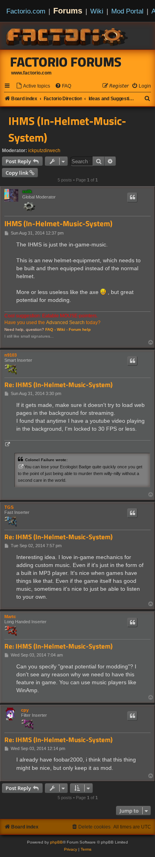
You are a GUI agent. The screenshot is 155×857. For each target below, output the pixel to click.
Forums (67, 10)
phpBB (56, 842)
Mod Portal (127, 11)
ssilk (27, 191)
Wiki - (62, 329)
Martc (10, 616)
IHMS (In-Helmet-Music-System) (67, 129)
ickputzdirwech (44, 150)
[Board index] (67, 35)
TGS (9, 507)
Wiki (96, 11)
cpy (25, 710)
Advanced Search (65, 322)
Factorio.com (25, 11)
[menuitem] (33, 86)
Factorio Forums (66, 62)
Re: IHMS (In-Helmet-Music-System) (58, 385)
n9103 (10, 355)
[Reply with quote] (132, 197)
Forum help (80, 329)
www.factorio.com (31, 73)
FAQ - (50, 329)
